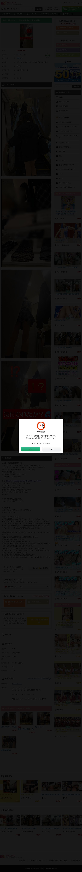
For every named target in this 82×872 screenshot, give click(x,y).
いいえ (51, 449)
